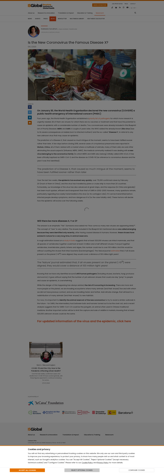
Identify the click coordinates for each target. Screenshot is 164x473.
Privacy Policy (102, 462)
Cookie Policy (87, 462)
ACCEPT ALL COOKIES (27, 470)
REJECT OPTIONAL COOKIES (82, 470)
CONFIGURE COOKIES (137, 470)
